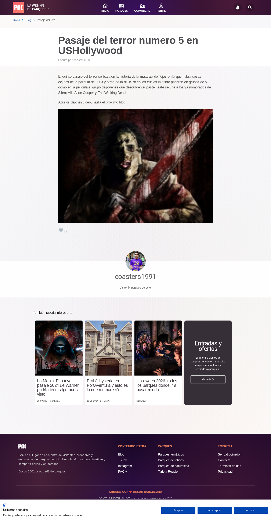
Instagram (125, 466)
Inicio (16, 20)
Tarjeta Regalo (168, 471)
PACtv (122, 471)
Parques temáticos (171, 454)
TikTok (122, 460)
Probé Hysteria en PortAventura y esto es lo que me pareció (107, 385)
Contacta (224, 460)
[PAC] (18, 7)
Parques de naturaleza (173, 466)
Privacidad (225, 471)
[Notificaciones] (238, 7)
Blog (28, 20)
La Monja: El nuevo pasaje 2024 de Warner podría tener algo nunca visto (58, 387)
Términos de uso (229, 466)
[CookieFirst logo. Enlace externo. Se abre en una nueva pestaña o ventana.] (4, 505)
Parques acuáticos (171, 460)
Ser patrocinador (229, 454)
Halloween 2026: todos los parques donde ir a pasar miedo (157, 385)
